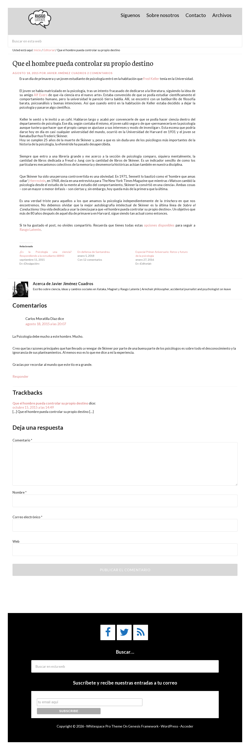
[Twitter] (124, 632)
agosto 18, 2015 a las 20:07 (45, 324)
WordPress (169, 726)
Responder (20, 376)
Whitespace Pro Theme (104, 726)
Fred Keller (151, 79)
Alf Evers (40, 95)
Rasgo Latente (40, 21)
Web (15, 541)
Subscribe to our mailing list (57, 694)
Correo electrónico (27, 517)
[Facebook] (107, 632)
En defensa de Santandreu (94, 251)
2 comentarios (99, 73)
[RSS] (140, 632)
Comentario (22, 440)
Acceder (186, 726)
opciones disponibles (159, 225)
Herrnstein (37, 181)
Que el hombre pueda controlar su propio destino (50, 403)
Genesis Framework (143, 726)
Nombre (19, 492)
